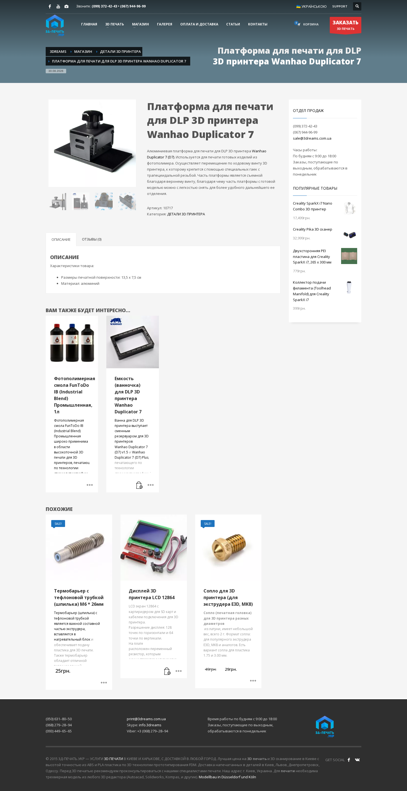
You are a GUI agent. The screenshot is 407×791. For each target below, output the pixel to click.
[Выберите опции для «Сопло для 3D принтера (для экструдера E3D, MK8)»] (253, 681)
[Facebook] (50, 6)
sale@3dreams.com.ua (312, 138)
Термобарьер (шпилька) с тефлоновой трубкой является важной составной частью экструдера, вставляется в (77, 623)
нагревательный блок (72, 639)
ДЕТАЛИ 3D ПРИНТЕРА (186, 214)
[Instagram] (66, 6)
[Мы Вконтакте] (357, 760)
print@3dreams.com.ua (146, 718)
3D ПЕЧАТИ (113, 758)
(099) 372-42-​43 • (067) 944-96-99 (119, 6)
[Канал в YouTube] (58, 6)
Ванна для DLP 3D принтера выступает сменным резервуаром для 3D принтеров (132, 431)
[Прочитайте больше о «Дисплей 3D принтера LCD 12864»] (167, 671)
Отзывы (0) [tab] (91, 239)
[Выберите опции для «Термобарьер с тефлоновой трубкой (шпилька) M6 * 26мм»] (103, 683)
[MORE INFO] (150, 485)
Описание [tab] (61, 239)
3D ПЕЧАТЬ (346, 25)
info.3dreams (150, 724)
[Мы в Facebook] (349, 760)
